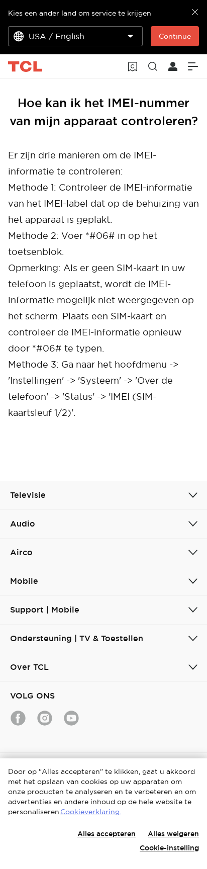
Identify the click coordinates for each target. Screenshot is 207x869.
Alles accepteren (106, 833)
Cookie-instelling (169, 847)
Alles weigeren (173, 833)
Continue (175, 36)
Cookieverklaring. (90, 811)
